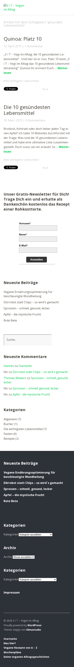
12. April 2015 (13, 46)
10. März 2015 (13, 120)
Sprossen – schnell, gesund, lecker (27, 308)
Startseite (25, 366)
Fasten (8, 434)
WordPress (34, 625)
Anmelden (36, 259)
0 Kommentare (35, 120)
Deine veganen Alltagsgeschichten (26, 656)
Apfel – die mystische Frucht (22, 314)
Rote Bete (10, 320)
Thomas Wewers (15, 378)
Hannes (9, 366)
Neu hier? (10, 643)
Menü (66, 5)
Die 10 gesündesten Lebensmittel (27, 110)
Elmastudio (33, 629)
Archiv (8, 557)
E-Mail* (23, 245)
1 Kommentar (34, 46)
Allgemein (10, 419)
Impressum (12, 592)
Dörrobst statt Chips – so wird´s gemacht (31, 302)
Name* (23, 234)
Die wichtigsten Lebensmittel (22, 81)
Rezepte (9, 439)
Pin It (45, 89)
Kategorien (11, 534)
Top (66, 657)
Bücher (8, 424)
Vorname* (25, 223)
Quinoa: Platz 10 (23, 38)
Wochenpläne (12, 652)
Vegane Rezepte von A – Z (20, 647)
